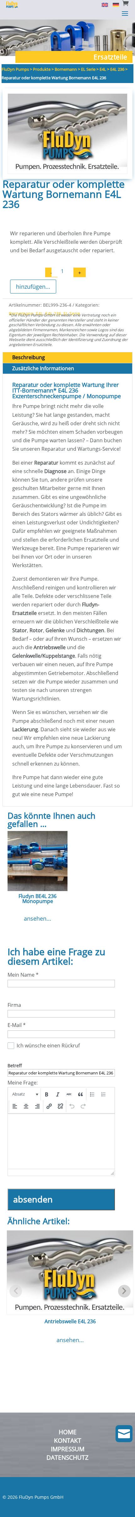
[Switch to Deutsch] (113, 4)
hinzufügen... (33, 286)
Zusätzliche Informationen (43, 368)
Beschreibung (28, 357)
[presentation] (24, 1094)
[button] (24, 1094)
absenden (33, 1199)
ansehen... (37, 918)
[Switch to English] (102, 4)
